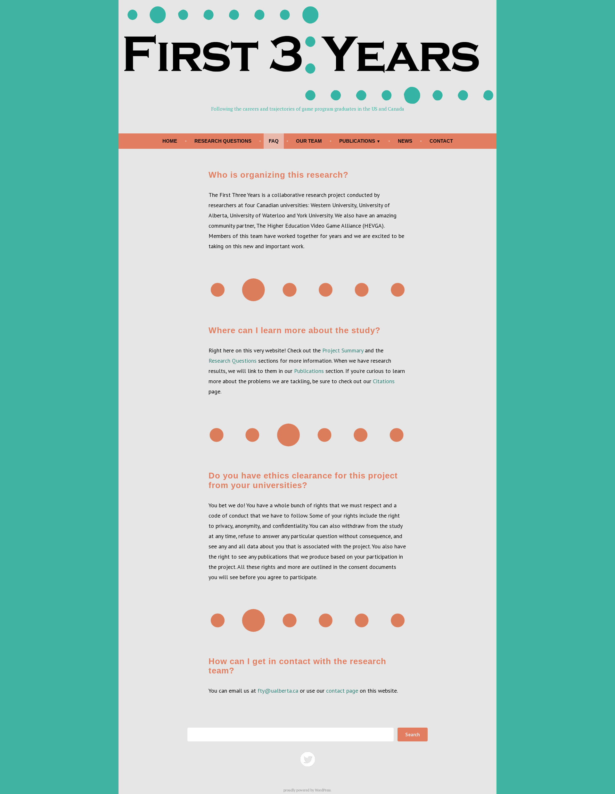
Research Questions (222, 141)
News (405, 141)
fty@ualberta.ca (278, 690)
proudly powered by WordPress (307, 790)
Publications (357, 141)
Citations (384, 381)
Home (169, 141)
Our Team (309, 141)
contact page (342, 690)
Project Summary (342, 350)
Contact (441, 141)
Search (412, 734)
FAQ (274, 141)
